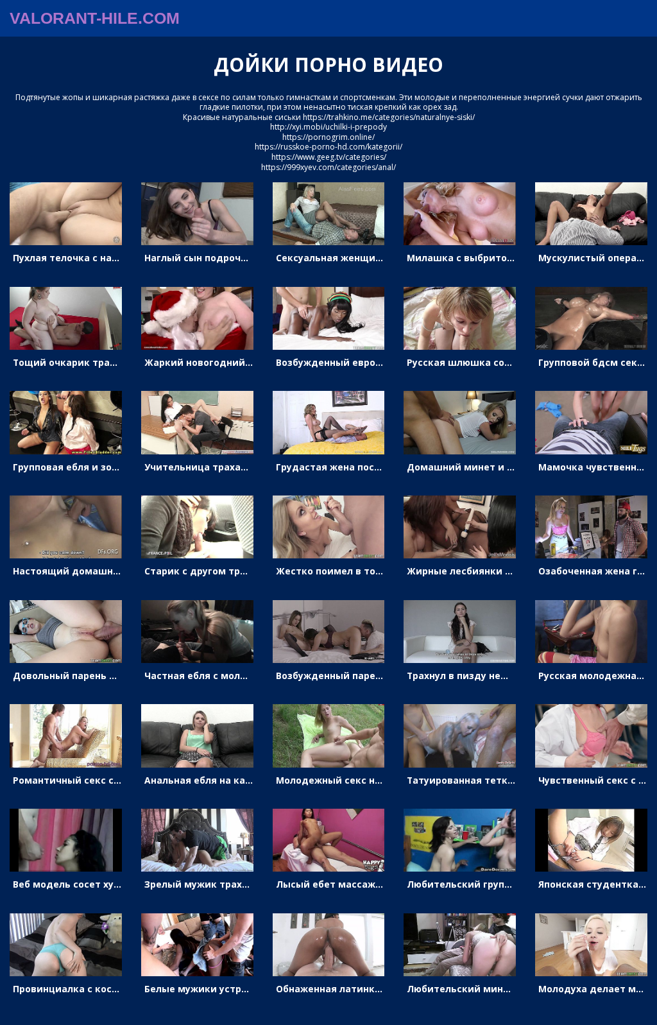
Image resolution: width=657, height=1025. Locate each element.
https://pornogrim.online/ (328, 137)
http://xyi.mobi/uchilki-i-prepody (328, 126)
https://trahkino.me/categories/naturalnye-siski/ (389, 117)
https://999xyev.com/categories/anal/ (328, 167)
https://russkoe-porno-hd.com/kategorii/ (328, 146)
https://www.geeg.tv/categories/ (328, 156)
